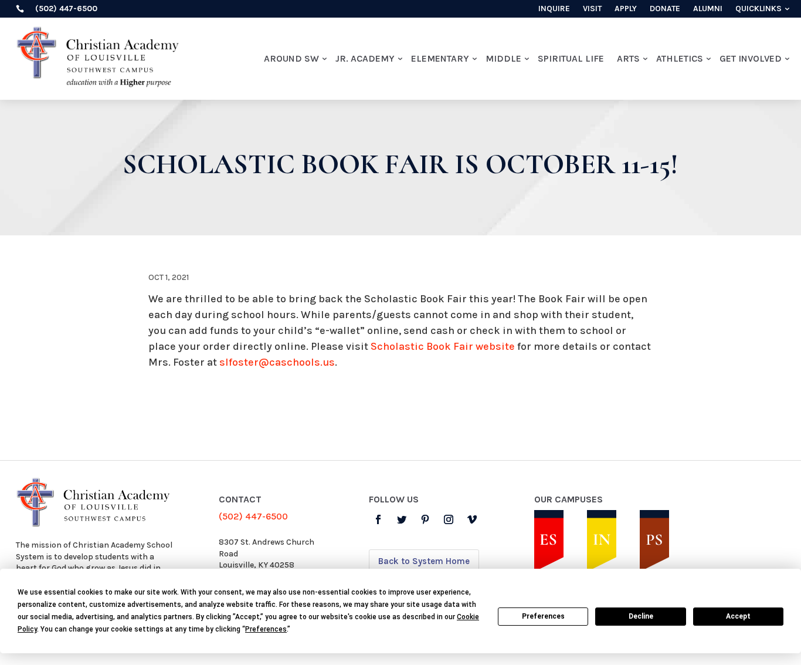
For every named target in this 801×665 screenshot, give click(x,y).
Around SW (291, 58)
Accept (738, 616)
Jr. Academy (365, 58)
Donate (665, 9)
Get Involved (750, 58)
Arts (628, 58)
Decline (641, 616)
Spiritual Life (571, 58)
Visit (592, 9)
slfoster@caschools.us (277, 362)
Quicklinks (758, 9)
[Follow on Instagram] (448, 519)
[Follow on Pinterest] (425, 519)
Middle (503, 58)
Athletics (679, 58)
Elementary (440, 58)
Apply (626, 9)
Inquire (554, 9)
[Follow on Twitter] (401, 519)
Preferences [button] (266, 629)
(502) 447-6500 (253, 516)
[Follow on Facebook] (378, 519)
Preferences (543, 616)
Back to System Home (424, 561)
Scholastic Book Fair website (443, 346)
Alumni (707, 9)
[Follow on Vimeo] (472, 519)
